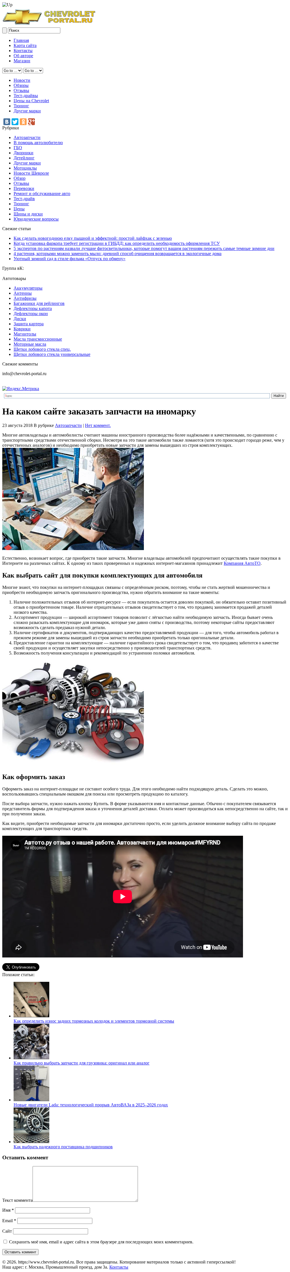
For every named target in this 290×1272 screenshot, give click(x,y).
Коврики (22, 328)
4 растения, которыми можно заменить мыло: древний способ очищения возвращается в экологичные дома (117, 253)
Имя (8, 1210)
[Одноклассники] (23, 121)
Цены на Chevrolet (31, 100)
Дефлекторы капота (33, 308)
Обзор (19, 178)
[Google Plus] (31, 121)
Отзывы (21, 90)
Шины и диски (28, 213)
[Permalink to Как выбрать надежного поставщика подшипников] (31, 1141)
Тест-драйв (24, 198)
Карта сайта (25, 45)
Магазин (22, 60)
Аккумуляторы (28, 288)
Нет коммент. (98, 425)
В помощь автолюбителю (38, 142)
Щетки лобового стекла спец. (42, 349)
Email (9, 1220)
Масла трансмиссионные (38, 339)
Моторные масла (30, 344)
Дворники (23, 152)
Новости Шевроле (31, 173)
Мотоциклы (25, 168)
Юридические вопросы (36, 219)
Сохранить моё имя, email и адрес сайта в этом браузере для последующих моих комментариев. (101, 1241)
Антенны (23, 293)
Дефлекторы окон (31, 313)
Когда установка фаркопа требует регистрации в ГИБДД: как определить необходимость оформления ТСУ (117, 243)
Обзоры (21, 85)
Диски (20, 318)
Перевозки (24, 188)
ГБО (18, 147)
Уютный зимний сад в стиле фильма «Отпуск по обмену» (69, 258)
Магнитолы (25, 334)
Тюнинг (21, 105)
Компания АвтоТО (242, 563)
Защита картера (29, 323)
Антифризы (25, 298)
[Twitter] (15, 121)
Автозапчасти (27, 137)
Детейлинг (24, 157)
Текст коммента (17, 1200)
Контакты (23, 50)
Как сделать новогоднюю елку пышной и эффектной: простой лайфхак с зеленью (93, 238)
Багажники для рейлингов (39, 303)
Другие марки (27, 110)
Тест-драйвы (26, 95)
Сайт (7, 1231)
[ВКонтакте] (6, 121)
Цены (19, 208)
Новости (22, 80)
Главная (21, 40)
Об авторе (23, 55)
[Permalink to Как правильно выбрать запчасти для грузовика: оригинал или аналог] (31, 1057)
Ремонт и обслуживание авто (42, 193)
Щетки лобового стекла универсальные (52, 354)
